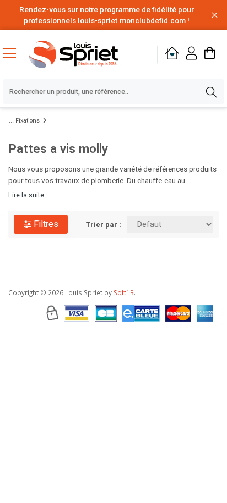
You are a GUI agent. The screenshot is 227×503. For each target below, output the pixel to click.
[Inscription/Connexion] (191, 54)
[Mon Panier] (210, 54)
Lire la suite (26, 195)
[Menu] (14, 54)
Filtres (44, 224)
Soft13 (124, 292)
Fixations (27, 120)
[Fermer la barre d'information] (214, 15)
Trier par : (103, 224)
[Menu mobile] (14, 52)
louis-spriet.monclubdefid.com (132, 20)
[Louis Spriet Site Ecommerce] (83, 54)
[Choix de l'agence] (172, 54)
